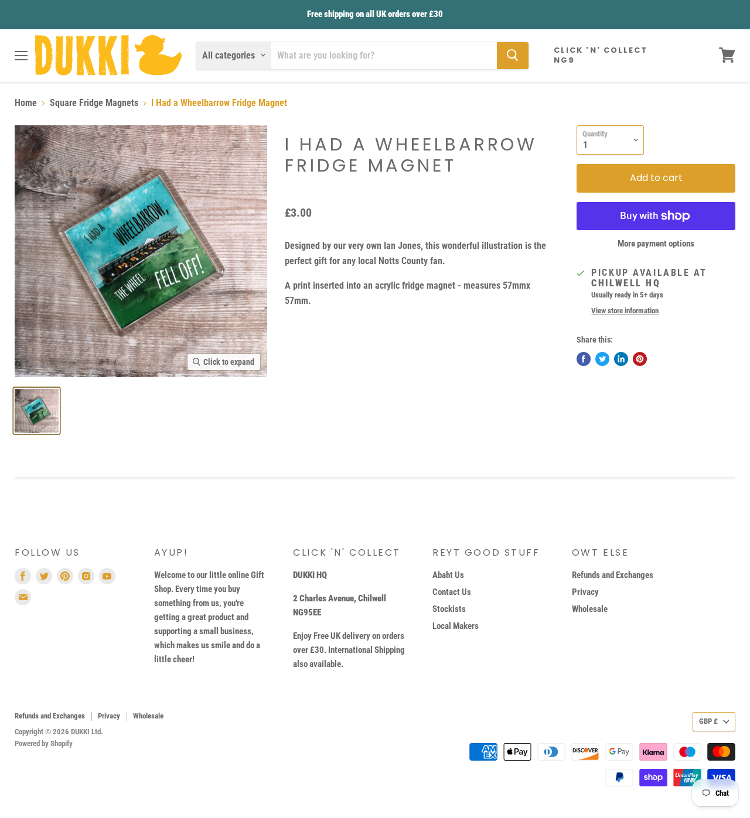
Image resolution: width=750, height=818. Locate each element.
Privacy (585, 592)
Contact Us (451, 592)
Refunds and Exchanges (612, 575)
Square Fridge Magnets (94, 103)
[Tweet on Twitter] (602, 359)
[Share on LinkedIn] (621, 359)
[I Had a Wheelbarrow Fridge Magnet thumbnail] (36, 411)
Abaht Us (448, 575)
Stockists (449, 609)
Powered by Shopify (44, 743)
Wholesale (590, 609)
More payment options (656, 244)
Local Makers (455, 626)
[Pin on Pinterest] (640, 359)
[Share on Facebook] (584, 359)
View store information (625, 311)
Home (26, 103)
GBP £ (708, 721)
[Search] (513, 55)
